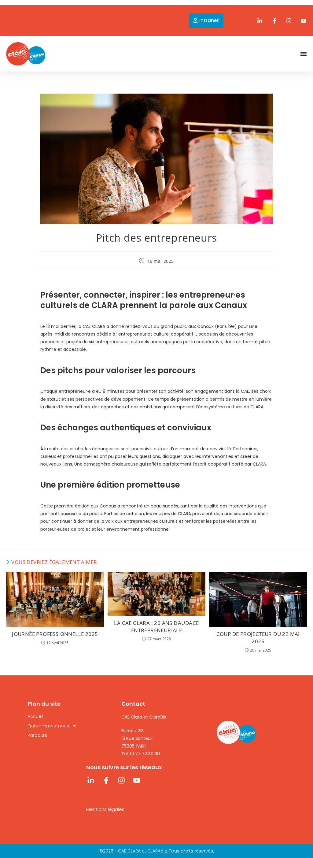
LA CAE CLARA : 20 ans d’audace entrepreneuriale (156, 626)
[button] (303, 54)
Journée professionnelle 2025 (55, 633)
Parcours (37, 735)
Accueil (35, 716)
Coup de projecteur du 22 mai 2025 (258, 637)
